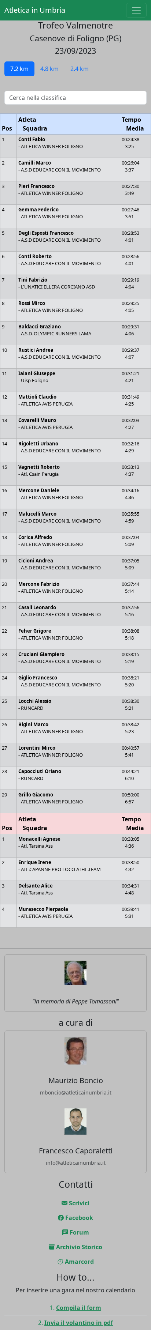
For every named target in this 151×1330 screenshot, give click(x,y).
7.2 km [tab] (19, 69)
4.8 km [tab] (49, 69)
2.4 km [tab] (79, 69)
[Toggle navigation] (136, 10)
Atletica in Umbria (34, 10)
